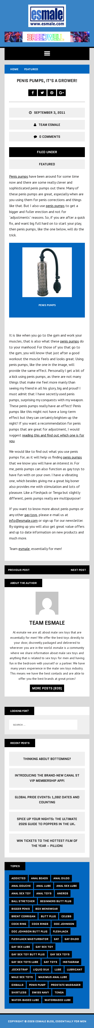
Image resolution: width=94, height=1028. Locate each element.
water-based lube (25, 1000)
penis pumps (55, 205)
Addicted (18, 878)
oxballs (17, 985)
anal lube (43, 886)
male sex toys (22, 977)
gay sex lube (20, 947)
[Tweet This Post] (42, 92)
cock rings (40, 924)
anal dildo (61, 878)
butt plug (48, 916)
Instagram (71, 962)
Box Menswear (46, 909)
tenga (59, 992)
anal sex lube (66, 886)
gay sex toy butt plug (28, 954)
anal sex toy (21, 893)
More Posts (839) (47, 688)
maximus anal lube (52, 977)
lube (58, 969)
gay (56, 939)
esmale (24, 548)
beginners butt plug (55, 901)
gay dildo (72, 939)
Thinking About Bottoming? (47, 759)
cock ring (18, 924)
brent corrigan (23, 916)
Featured (47, 164)
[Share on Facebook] (33, 92)
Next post (78, 570)
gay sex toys (60, 954)
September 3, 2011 (49, 112)
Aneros (62, 893)
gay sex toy (44, 947)
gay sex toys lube (24, 962)
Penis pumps (18, 176)
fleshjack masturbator (29, 939)
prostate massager (66, 985)
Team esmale (49, 124)
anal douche (21, 886)
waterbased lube (57, 1000)
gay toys (30, 514)
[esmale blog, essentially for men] (47, 16)
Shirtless (18, 992)
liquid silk (41, 969)
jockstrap (19, 969)
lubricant (74, 969)
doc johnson (64, 924)
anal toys (44, 893)
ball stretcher (23, 901)
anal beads (39, 878)
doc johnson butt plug (29, 931)
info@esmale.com (23, 520)
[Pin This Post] (52, 92)
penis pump (37, 985)
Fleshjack (60, 931)
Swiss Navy (40, 992)
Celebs (66, 916)
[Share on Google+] (61, 92)
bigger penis (20, 909)
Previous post (19, 570)
